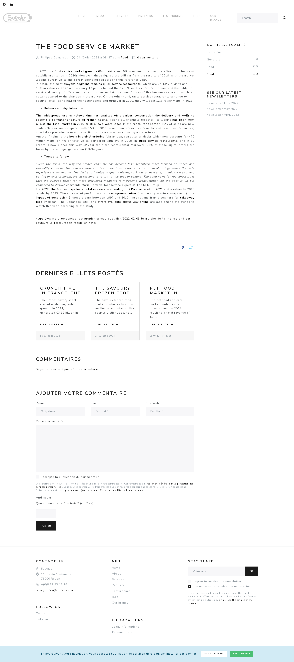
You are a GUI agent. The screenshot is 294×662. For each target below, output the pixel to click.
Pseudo (41, 403)
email (222, 600)
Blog (197, 16)
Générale (232, 59)
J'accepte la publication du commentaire (70, 477)
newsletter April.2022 (223, 115)
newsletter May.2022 (222, 109)
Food (232, 74)
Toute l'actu (216, 52)
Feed (232, 67)
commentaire (148, 57)
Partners (145, 16)
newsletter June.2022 (222, 103)
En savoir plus (213, 653)
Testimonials (173, 16)
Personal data (122, 632)
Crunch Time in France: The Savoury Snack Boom (60, 295)
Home (82, 16)
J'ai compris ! (241, 653)
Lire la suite (49, 324)
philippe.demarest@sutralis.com (79, 490)
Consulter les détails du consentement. (123, 490)
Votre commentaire (50, 421)
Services (122, 16)
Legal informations (125, 627)
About (101, 16)
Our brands (216, 17)
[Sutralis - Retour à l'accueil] (20, 15)
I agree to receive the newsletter (217, 581)
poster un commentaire (81, 369)
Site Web (152, 403)
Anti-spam (43, 498)
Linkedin (42, 619)
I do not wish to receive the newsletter (221, 586)
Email (95, 403)
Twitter (41, 613)
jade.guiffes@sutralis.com (55, 590)
